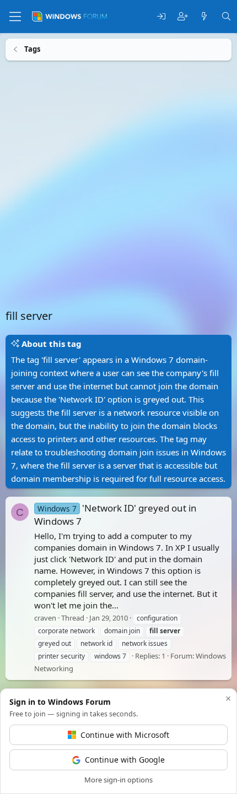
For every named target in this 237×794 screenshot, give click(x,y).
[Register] (182, 16)
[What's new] (204, 16)
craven (45, 618)
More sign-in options (118, 780)
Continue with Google (125, 759)
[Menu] (15, 16)
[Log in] (161, 16)
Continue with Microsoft (124, 735)
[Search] (226, 16)
